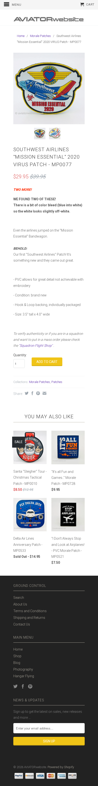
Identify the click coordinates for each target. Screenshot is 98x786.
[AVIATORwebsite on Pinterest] (30, 686)
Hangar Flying (23, 676)
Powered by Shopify (61, 767)
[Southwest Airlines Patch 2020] (49, 88)
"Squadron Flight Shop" (36, 345)
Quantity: (20, 355)
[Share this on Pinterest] (37, 393)
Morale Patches (40, 36)
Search (18, 598)
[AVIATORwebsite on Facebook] (23, 686)
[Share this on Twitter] (26, 393)
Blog (16, 663)
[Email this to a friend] (43, 393)
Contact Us (21, 624)
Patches (56, 382)
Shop (17, 656)
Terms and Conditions (30, 611)
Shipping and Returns (29, 618)
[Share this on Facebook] (31, 393)
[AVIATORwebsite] (49, 17)
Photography (23, 669)
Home (18, 649)
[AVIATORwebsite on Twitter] (15, 686)
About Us (20, 604)
